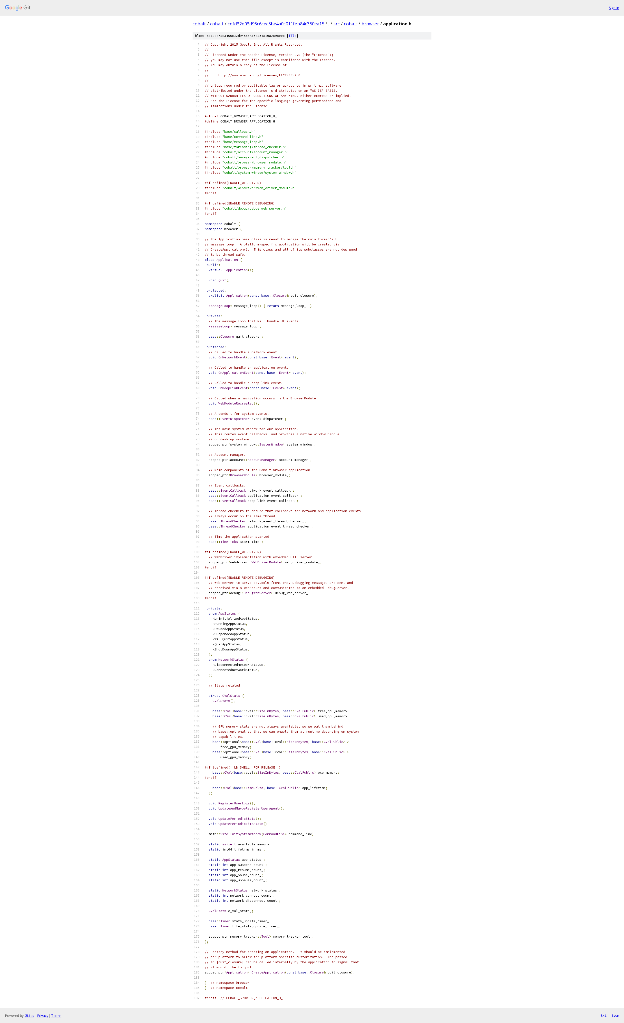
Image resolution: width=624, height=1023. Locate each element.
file (292, 36)
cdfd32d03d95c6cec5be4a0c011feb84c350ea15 (276, 24)
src (336, 24)
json (615, 1015)
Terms (56, 1015)
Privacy (42, 1015)
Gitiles (29, 1015)
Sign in (614, 7)
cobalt (199, 24)
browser (370, 24)
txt (603, 1015)
